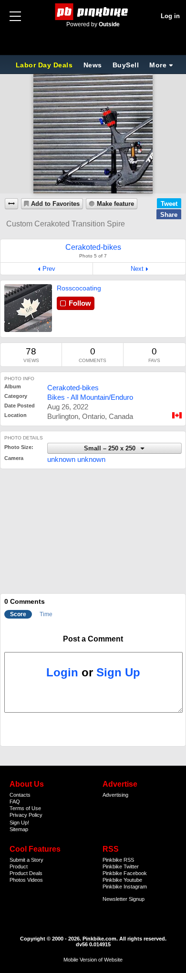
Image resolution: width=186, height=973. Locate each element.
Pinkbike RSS (118, 860)
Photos (18, 880)
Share (168, 214)
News (92, 65)
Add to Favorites (55, 204)
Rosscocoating (79, 288)
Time (46, 614)
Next (137, 268)
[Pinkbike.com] (93, 11)
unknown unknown (76, 459)
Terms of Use (25, 808)
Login (62, 672)
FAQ (15, 801)
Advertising (115, 795)
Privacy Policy (26, 815)
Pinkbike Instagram (125, 886)
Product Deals (26, 873)
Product (19, 866)
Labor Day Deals (45, 65)
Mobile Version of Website (93, 959)
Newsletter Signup (124, 899)
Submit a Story (26, 860)
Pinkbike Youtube (122, 880)
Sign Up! (19, 822)
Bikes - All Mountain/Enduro (90, 397)
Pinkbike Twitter (121, 866)
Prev (48, 268)
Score (18, 614)
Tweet (169, 203)
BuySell (126, 65)
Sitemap (19, 829)
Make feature (115, 204)
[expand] (11, 203)
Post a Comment (93, 639)
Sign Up (118, 672)
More (157, 65)
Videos (35, 880)
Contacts (20, 795)
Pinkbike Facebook (125, 873)
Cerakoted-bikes (73, 388)
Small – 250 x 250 (110, 448)
